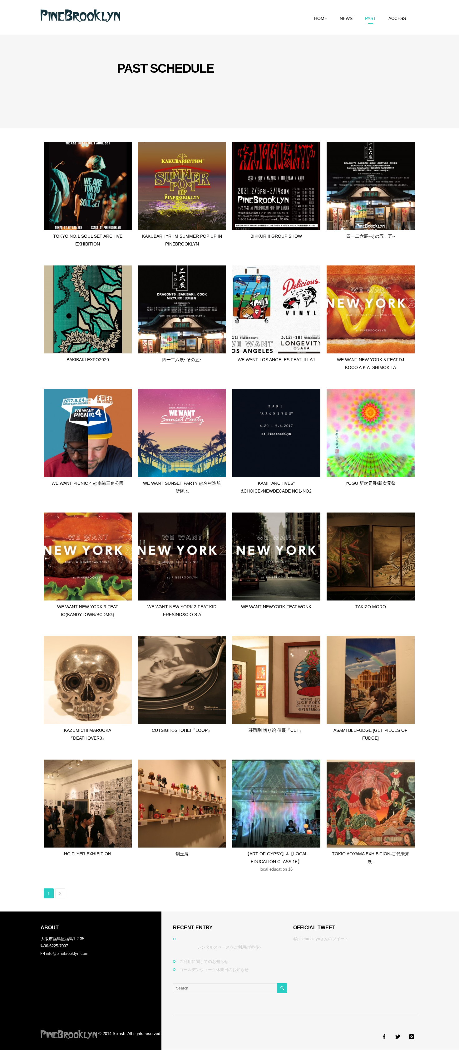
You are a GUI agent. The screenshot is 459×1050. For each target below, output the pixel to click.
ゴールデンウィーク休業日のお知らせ (214, 969)
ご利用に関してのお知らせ (204, 961)
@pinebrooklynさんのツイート (320, 938)
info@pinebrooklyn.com (67, 953)
